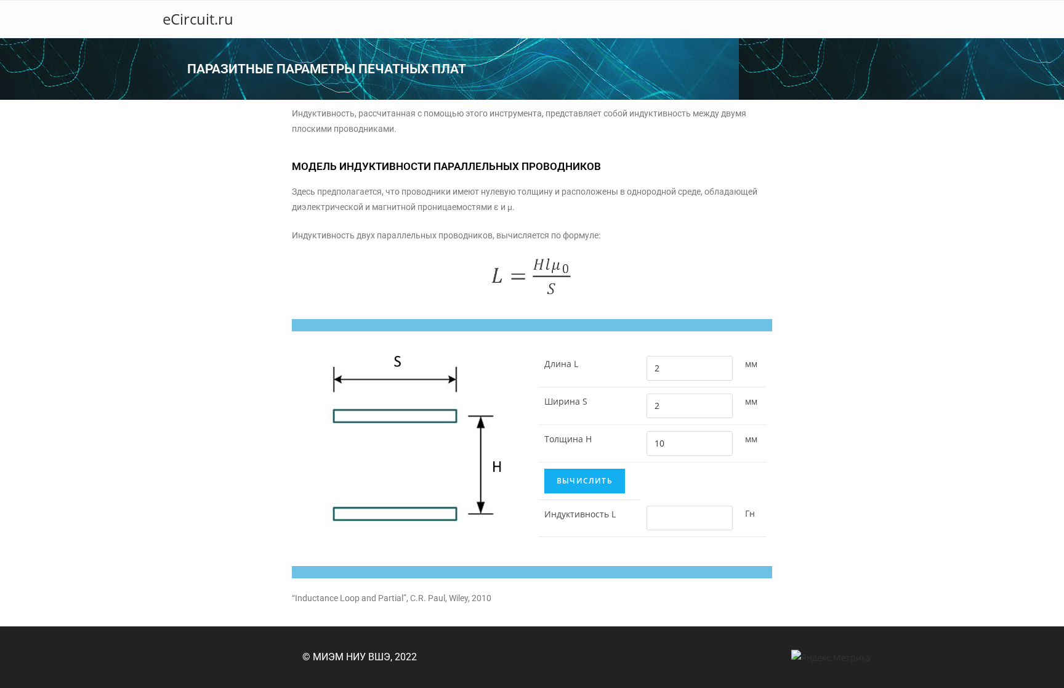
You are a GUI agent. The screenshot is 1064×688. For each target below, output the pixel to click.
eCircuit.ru (198, 19)
